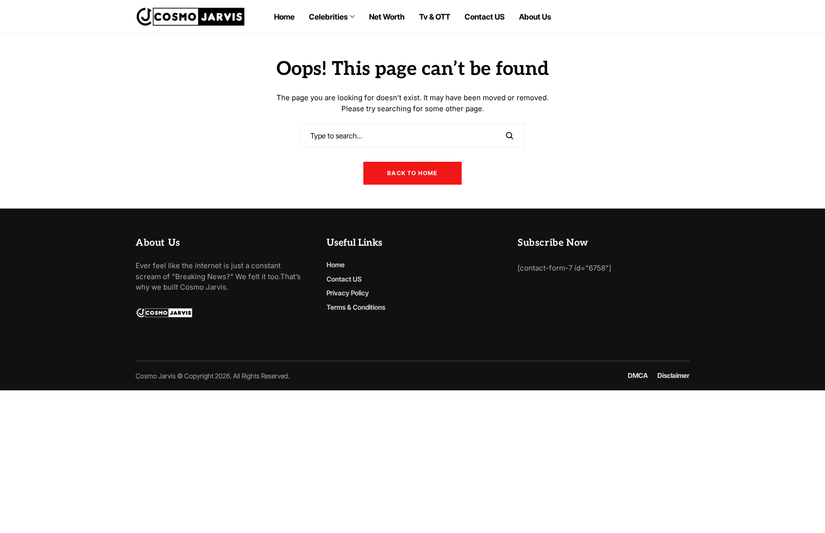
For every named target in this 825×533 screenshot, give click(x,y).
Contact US (344, 279)
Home (336, 265)
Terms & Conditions (356, 307)
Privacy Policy (348, 293)
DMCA (638, 375)
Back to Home (412, 173)
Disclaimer (673, 375)
